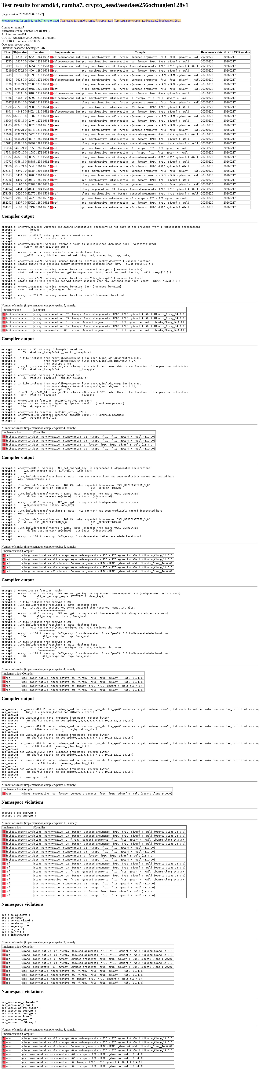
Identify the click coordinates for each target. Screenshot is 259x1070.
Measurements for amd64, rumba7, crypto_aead (30, 20)
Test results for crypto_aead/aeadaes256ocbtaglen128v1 (147, 20)
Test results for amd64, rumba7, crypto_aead (86, 20)
